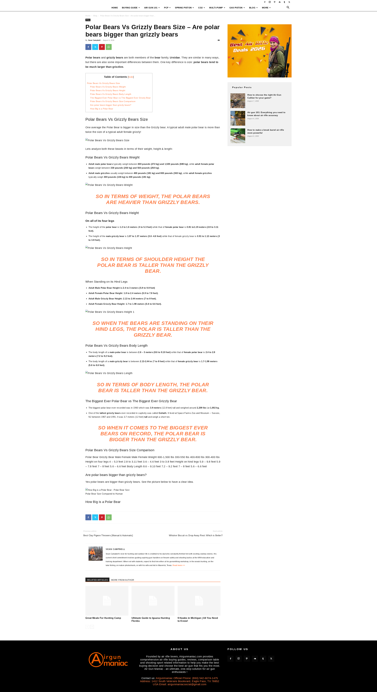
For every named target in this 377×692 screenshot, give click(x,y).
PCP (166, 7)
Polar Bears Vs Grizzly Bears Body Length (110, 94)
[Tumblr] (284, 2)
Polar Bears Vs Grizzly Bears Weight (108, 87)
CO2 (200, 7)
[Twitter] (289, 2)
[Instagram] (270, 2)
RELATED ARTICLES (97, 580)
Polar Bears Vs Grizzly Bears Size (103, 83)
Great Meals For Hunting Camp (103, 618)
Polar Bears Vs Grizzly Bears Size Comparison (112, 101)
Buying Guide (130, 7)
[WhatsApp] (109, 47)
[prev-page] (87, 627)
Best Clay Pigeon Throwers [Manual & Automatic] (108, 535)
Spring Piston (183, 7)
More (265, 7)
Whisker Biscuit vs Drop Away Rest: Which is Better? (196, 535)
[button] (288, 7)
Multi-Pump (216, 7)
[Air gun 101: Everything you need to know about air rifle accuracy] (237, 118)
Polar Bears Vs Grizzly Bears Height (107, 90)
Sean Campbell (94, 40)
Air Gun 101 (151, 7)
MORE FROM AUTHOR (122, 580)
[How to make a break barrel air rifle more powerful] (237, 135)
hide (130, 77)
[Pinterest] (274, 2)
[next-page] (92, 627)
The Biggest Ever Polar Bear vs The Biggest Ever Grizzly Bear (120, 98)
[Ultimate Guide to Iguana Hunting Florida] (153, 601)
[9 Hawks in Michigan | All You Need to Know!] (199, 601)
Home (114, 7)
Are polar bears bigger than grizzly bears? (110, 105)
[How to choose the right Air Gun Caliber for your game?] (237, 100)
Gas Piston (236, 7)
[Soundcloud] (279, 2)
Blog (252, 7)
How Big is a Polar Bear (101, 109)
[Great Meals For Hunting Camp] (106, 601)
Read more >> (179, 565)
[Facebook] (265, 2)
